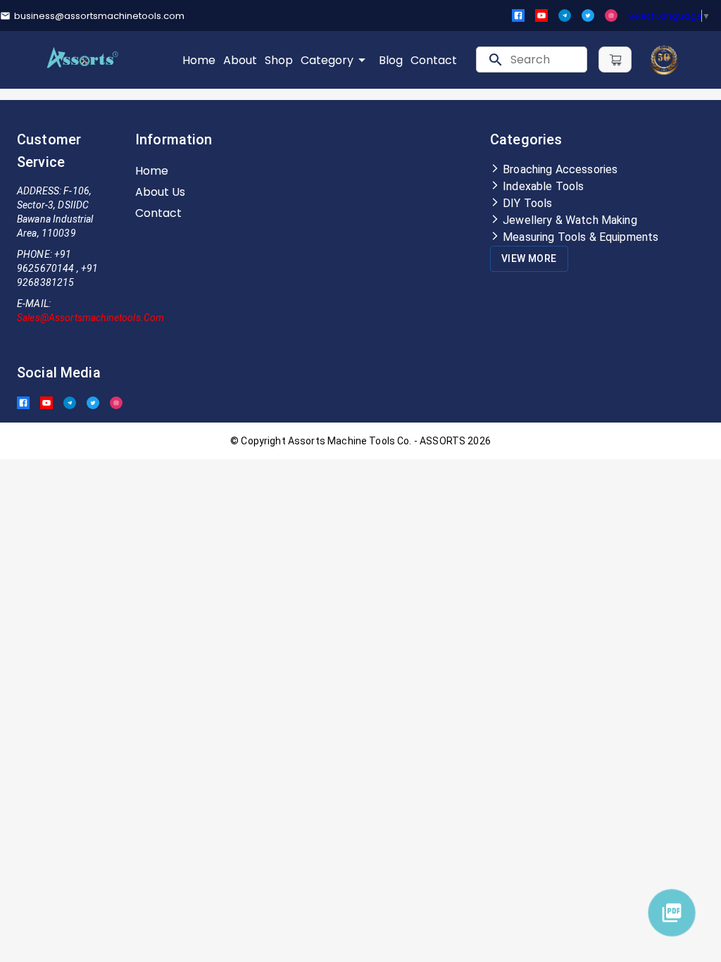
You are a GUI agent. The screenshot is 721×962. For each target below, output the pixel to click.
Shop (279, 60)
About (240, 60)
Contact (433, 60)
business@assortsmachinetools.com (99, 16)
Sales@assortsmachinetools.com (90, 317)
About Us (160, 192)
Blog (391, 60)
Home (198, 60)
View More (529, 258)
